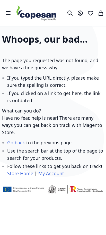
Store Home (20, 173)
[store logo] (36, 13)
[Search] (70, 13)
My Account (51, 173)
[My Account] (80, 13)
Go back (16, 142)
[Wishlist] (90, 13)
